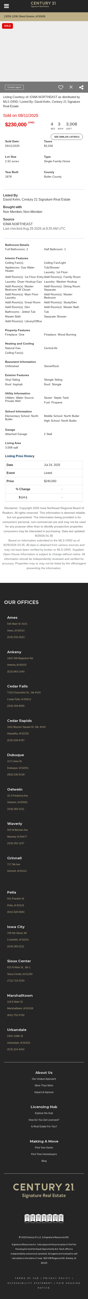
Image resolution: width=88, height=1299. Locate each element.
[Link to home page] (44, 6)
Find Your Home (44, 1147)
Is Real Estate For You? (44, 1126)
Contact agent (14, 87)
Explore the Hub (44, 1113)
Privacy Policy (57, 1278)
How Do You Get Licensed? (44, 1120)
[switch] (61, 87)
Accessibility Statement (30, 1283)
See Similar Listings (66, 137)
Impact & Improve (44, 1092)
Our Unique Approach (44, 1079)
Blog (44, 1161)
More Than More (44, 1085)
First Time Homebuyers (44, 1154)
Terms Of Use (27, 1278)
